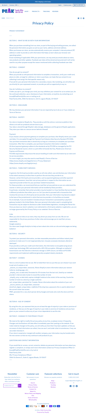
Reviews (53, 387)
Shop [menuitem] (26, 11)
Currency (11, 5)
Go (19, 385)
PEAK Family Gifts (45, 410)
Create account (67, 5)
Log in (59, 5)
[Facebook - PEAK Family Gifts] (78, 18)
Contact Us (32, 389)
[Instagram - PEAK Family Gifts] (81, 18)
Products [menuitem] (35, 11)
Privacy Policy (33, 385)
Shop (52, 380)
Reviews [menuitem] (55, 11)
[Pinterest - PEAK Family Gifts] (83, 18)
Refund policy (33, 399)
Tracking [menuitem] (46, 11)
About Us (33, 391)
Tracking (53, 385)
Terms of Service (33, 387)
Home (3, 18)
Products (52, 383)
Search (33, 383)
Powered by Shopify (43, 412)
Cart (79, 5)
